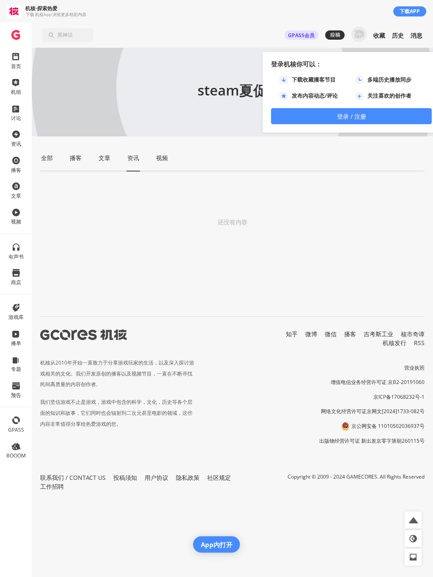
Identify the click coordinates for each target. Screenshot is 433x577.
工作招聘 (52, 486)
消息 (416, 35)
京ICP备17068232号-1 (399, 396)
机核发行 (394, 343)
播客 (350, 334)
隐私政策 (188, 478)
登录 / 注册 (351, 116)
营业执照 (414, 367)
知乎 (292, 334)
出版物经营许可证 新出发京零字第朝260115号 (372, 440)
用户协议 (156, 478)
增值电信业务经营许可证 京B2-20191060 (378, 382)
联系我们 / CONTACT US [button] (73, 478)
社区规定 (219, 478)
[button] (413, 520)
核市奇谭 (413, 334)
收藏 (379, 35)
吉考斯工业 (378, 334)
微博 (311, 334)
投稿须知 (125, 478)
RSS (419, 343)
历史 (398, 35)
